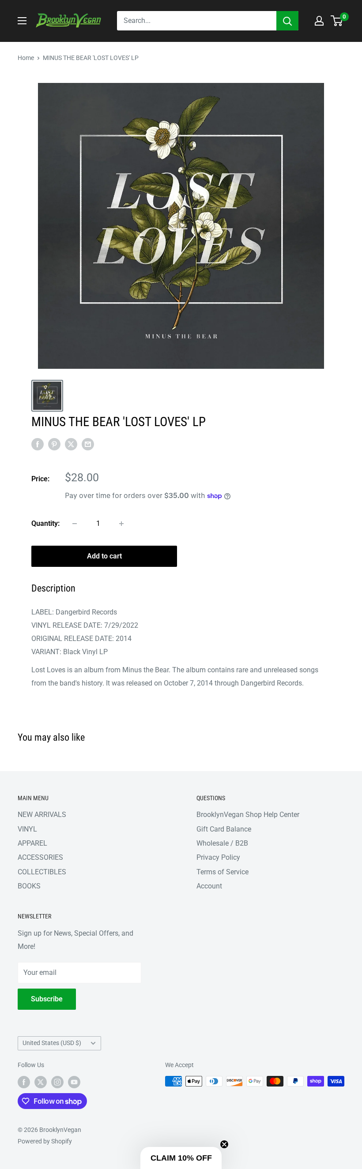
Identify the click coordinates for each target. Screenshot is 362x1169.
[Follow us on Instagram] (57, 1082)
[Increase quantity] (121, 523)
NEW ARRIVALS (42, 814)
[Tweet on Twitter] (71, 443)
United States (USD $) (52, 1042)
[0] (337, 20)
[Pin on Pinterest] (54, 443)
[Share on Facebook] (37, 443)
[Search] (287, 20)
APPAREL (32, 843)
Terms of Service (222, 872)
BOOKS (29, 886)
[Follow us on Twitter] (40, 1082)
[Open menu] (22, 20)
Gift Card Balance (223, 829)
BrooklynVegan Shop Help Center (247, 814)
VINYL (27, 829)
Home (26, 57)
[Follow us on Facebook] (24, 1082)
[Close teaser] (224, 1144)
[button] (181, 1158)
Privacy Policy (218, 857)
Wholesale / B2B (222, 843)
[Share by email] (88, 443)
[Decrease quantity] (74, 523)
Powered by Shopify (45, 1141)
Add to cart (104, 556)
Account (209, 886)
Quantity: (45, 523)
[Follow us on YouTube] (74, 1082)
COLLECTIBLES (42, 872)
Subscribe (47, 999)
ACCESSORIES (40, 857)
